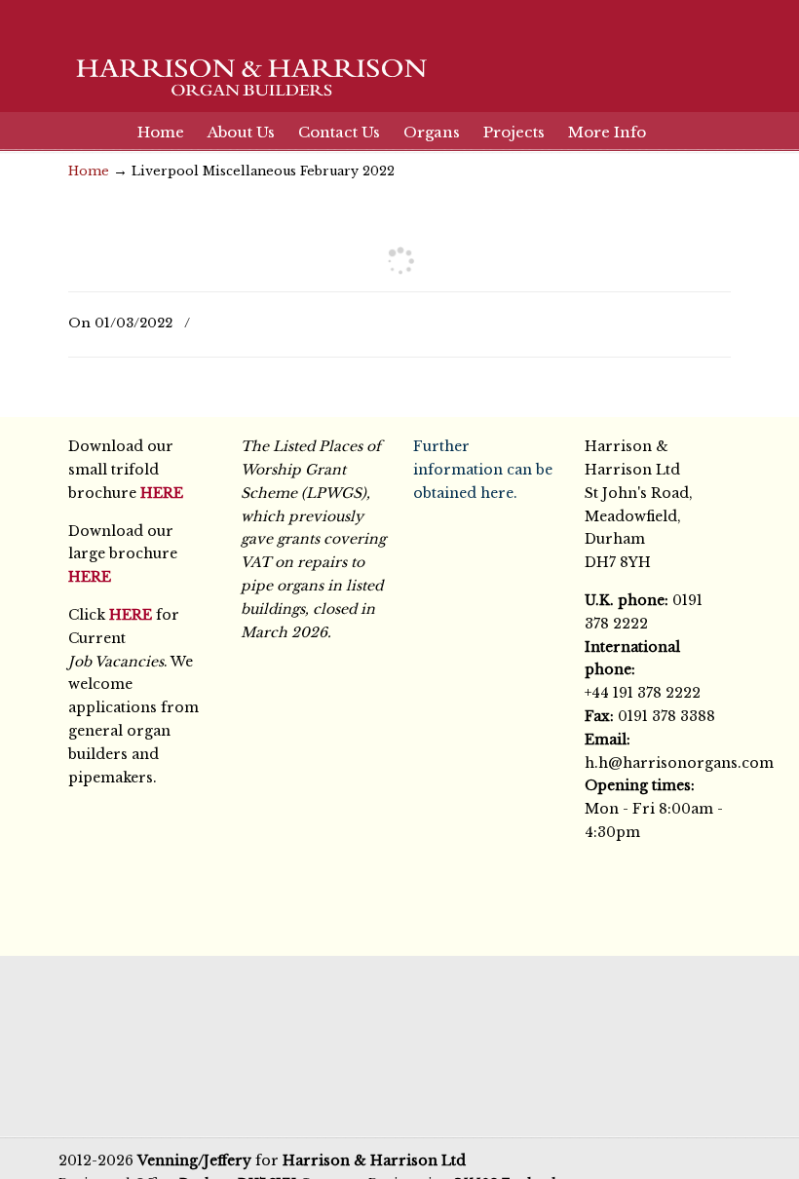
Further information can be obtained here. (482, 469)
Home (88, 171)
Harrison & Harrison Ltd (243, 58)
